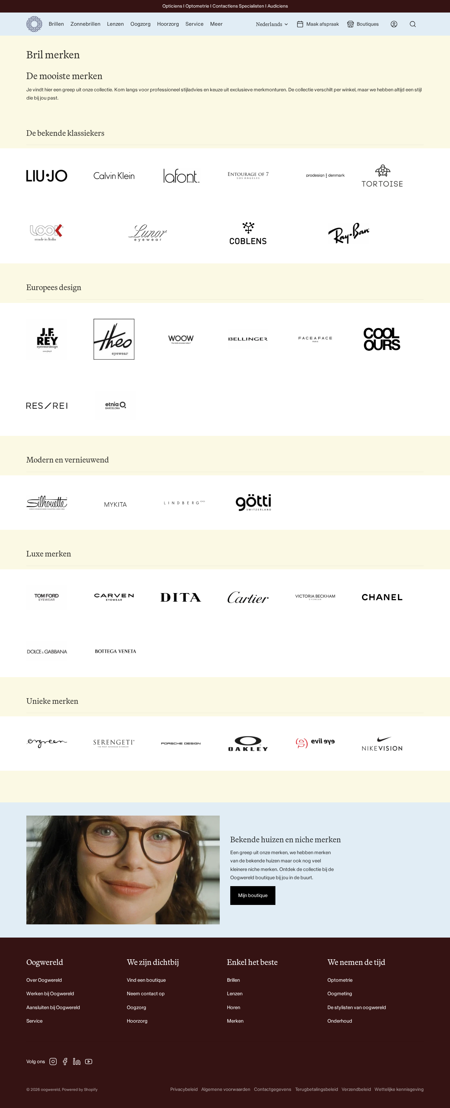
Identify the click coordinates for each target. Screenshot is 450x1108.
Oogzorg (136, 1007)
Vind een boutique (146, 980)
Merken (235, 1021)
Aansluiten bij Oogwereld (53, 1007)
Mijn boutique (252, 895)
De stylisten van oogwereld (356, 1007)
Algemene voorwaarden (225, 1089)
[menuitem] (216, 24)
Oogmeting (339, 994)
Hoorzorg (137, 1021)
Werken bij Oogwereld (50, 994)
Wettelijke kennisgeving (399, 1089)
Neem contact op (146, 994)
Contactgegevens (272, 1089)
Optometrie (339, 980)
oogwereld (50, 1089)
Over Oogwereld (44, 980)
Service (34, 1021)
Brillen (233, 980)
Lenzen (234, 994)
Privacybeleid (184, 1089)
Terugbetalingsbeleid (316, 1089)
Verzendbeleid (356, 1089)
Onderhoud (339, 1021)
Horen (233, 1007)
